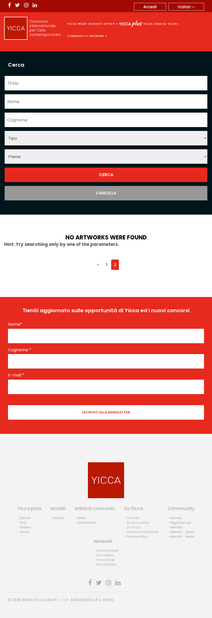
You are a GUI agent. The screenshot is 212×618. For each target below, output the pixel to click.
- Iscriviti (57, 518)
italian (185, 7)
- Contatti (132, 518)
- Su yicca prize (136, 522)
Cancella (106, 193)
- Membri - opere (181, 532)
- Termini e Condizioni (141, 532)
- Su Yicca (132, 527)
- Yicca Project (105, 564)
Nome (15, 324)
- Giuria (23, 532)
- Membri (175, 527)
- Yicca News (104, 555)
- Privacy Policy (136, 536)
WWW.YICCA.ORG (38, 600)
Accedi (150, 7)
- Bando (24, 518)
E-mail (16, 375)
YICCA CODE (152, 24)
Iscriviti (95, 24)
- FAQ (21, 522)
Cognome (19, 350)
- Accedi (174, 518)
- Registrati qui (179, 522)
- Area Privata (85, 522)
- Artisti (80, 518)
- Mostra (24, 527)
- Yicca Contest (106, 550)
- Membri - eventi (181, 536)
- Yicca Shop (104, 560)
